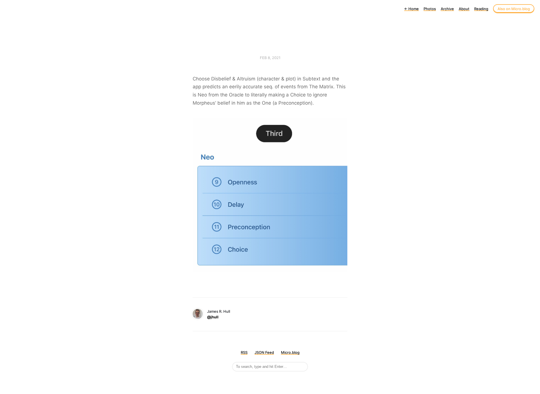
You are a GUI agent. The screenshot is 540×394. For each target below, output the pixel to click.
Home (411, 8)
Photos (430, 8)
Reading (481, 8)
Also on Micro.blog (514, 8)
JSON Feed (264, 352)
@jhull (213, 317)
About (464, 8)
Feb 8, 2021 (270, 57)
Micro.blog (290, 352)
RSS (244, 352)
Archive (447, 8)
